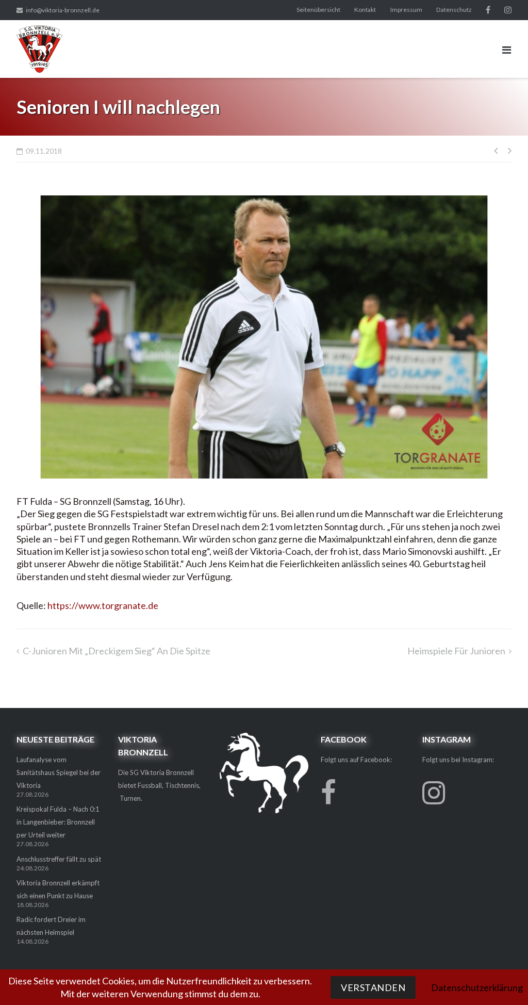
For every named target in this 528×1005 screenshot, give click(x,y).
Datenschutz (454, 9)
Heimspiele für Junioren (456, 650)
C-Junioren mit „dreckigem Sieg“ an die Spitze (116, 650)
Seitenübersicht (318, 9)
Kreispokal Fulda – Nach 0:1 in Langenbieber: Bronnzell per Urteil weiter (58, 822)
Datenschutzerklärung (477, 987)
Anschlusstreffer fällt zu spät (58, 859)
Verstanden (373, 987)
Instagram (508, 10)
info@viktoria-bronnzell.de (63, 10)
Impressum (406, 9)
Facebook (488, 10)
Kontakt (365, 9)
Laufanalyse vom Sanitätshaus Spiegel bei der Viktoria (58, 772)
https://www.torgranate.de (102, 605)
